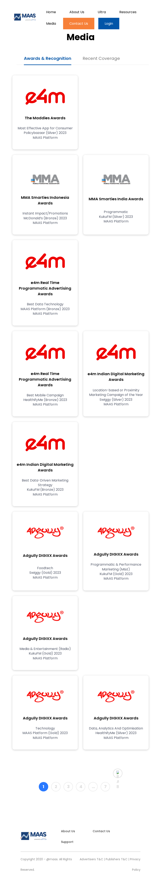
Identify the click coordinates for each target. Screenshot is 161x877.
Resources (127, 12)
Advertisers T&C (91, 859)
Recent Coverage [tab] (101, 58)
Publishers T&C (116, 859)
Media (51, 23)
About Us (76, 12)
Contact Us (78, 23)
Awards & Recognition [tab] (47, 58)
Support (67, 842)
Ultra (102, 12)
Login (109, 23)
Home (51, 12)
